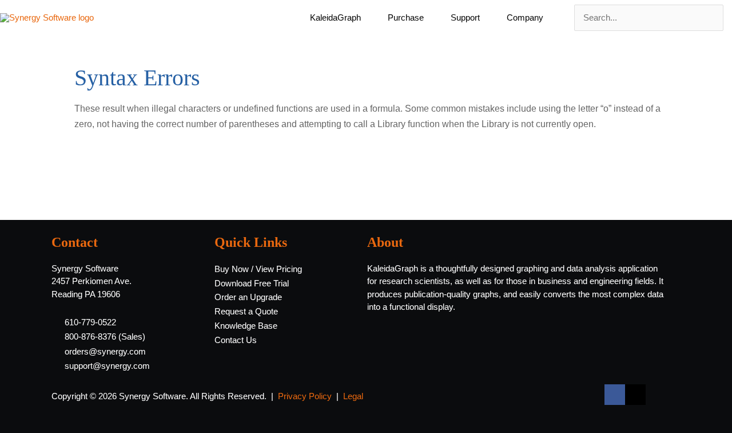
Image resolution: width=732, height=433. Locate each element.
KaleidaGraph (335, 17)
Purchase (406, 17)
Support (465, 17)
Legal (353, 396)
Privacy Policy (305, 396)
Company (525, 17)
